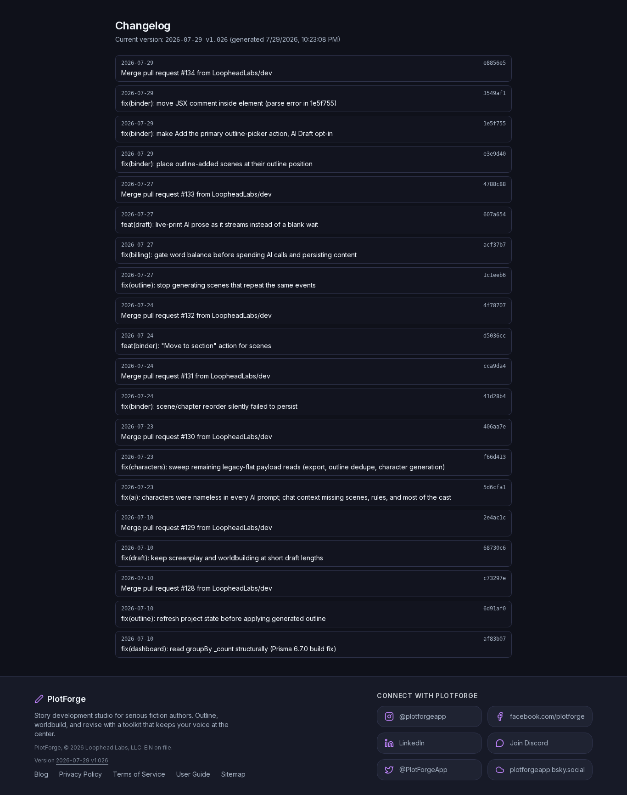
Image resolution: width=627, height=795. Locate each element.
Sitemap (233, 774)
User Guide (193, 774)
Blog (41, 774)
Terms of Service (139, 774)
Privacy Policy (80, 774)
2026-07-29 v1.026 (82, 760)
